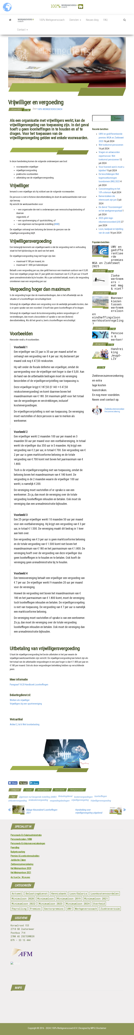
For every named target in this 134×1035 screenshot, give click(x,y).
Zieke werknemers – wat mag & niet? (117, 281)
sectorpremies (53, 908)
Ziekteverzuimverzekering (22, 864)
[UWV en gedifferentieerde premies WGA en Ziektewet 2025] (100, 251)
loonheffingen (100, 796)
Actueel (28, 790)
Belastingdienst (43, 790)
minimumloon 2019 (69, 898)
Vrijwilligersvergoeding (100, 800)
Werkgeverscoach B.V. (67, 1028)
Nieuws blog (92, 19)
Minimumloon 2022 (23, 903)
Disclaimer (101, 1028)
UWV (69, 908)
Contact (21, 29)
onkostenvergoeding (17, 800)
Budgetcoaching (18, 851)
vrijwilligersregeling (80, 800)
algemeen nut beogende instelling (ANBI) (37, 797)
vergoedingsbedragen (59, 800)
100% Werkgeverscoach (52, 19)
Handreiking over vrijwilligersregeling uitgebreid (88, 811)
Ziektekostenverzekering (115, 409)
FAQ (105, 19)
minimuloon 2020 (23, 898)
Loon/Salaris (78, 893)
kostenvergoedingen (83, 797)
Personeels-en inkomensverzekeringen (28, 843)
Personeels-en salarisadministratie (26, 835)
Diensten (74, 19)
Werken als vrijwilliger (20, 700)
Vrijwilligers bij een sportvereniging (26, 703)
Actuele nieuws (20, 877)
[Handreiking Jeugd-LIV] (100, 353)
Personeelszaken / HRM (21, 839)
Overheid (99, 903)
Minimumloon (45, 898)
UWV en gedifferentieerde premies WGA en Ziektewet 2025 (111, 138)
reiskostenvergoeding (38, 800)
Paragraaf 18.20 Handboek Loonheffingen (29, 684)
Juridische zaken (18, 860)
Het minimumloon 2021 (21, 872)
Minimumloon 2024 (78, 903)
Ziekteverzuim (110, 908)
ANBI (56, 224)
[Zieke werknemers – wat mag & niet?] (100, 279)
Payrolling (15, 847)
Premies (35, 908)
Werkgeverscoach (76, 790)
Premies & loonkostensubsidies (25, 856)
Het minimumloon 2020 (21, 868)
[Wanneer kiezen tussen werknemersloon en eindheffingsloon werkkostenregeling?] (100, 302)
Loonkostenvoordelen (105, 893)
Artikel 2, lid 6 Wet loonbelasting (24, 724)
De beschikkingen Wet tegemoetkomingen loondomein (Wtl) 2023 (109, 178)
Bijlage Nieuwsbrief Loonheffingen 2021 (41, 811)
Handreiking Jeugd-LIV (117, 353)
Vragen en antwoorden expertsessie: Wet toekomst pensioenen (109, 156)
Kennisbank (59, 790)
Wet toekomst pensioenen (111, 145)
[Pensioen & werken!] (100, 334)
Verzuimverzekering (112, 412)
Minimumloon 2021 (96, 898)
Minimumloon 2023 (50, 903)
